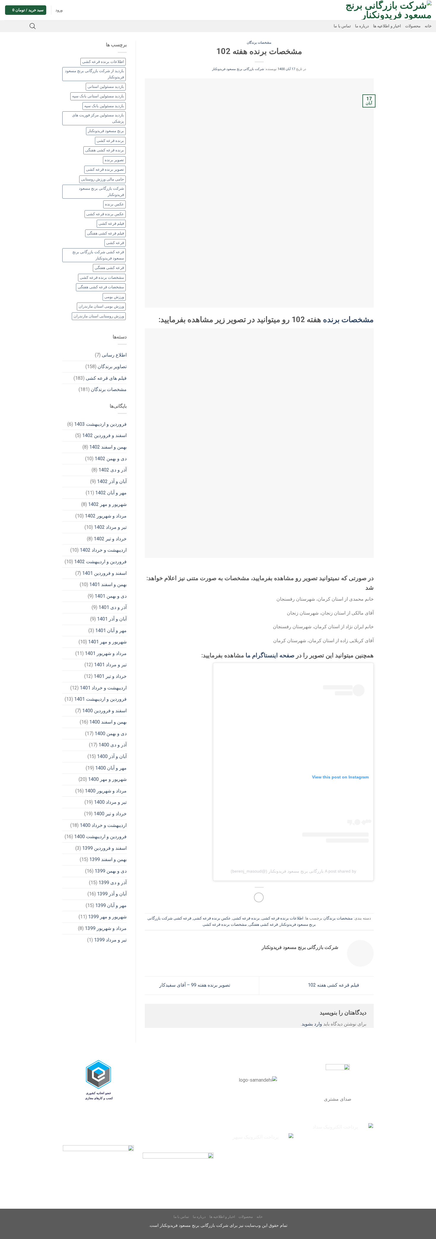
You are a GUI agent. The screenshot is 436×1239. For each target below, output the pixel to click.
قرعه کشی (115, 242)
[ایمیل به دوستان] (259, 897)
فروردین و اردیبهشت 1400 (100, 836)
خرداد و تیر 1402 (110, 539)
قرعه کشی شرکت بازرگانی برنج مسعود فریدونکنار (98, 255)
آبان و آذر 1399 (112, 894)
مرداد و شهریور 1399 (106, 928)
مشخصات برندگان (259, 43)
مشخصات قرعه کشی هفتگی (101, 287)
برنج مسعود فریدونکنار (106, 131)
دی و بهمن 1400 (111, 733)
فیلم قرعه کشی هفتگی (105, 233)
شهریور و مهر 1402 (107, 504)
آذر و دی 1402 (112, 470)
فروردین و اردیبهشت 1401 (100, 699)
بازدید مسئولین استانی (105, 86)
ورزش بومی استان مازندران (101, 306)
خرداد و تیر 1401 (110, 676)
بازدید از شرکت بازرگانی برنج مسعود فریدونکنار (94, 74)
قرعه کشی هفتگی (263, 924)
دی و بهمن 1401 (111, 596)
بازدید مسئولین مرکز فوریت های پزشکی (98, 118)
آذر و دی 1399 (112, 882)
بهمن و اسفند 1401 (108, 584)
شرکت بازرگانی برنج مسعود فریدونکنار (238, 69)
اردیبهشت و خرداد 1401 (103, 688)
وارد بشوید (312, 1024)
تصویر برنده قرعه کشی (105, 169)
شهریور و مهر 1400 (107, 779)
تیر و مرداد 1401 (110, 664)
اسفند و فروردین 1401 (104, 573)
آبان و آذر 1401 (112, 619)
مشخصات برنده (348, 319)
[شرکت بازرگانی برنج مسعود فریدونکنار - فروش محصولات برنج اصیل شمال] (385, 10)
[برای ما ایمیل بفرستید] (16, 26)
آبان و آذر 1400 (112, 756)
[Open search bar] (33, 26)
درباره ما (362, 26)
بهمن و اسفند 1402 (108, 447)
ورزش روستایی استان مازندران (99, 316)
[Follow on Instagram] (23, 26)
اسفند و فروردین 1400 (104, 710)
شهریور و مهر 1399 (107, 917)
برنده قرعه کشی (246, 918)
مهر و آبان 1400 (111, 768)
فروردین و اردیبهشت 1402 (100, 561)
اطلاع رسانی (114, 355)
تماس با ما (342, 26)
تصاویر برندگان (112, 366)
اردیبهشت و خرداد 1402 (103, 550)
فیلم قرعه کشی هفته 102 (334, 985)
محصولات (413, 26)
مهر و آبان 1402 (111, 493)
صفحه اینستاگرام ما (270, 655)
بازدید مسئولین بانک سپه (104, 106)
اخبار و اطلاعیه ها (387, 26)
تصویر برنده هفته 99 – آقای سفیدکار (194, 985)
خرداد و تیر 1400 (110, 813)
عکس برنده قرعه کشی (212, 918)
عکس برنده (114, 204)
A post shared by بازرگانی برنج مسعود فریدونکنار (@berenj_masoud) (293, 871)
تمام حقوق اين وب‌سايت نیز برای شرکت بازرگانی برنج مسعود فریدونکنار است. (218, 1225)
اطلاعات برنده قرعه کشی (282, 918)
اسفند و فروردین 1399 (104, 848)
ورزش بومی (114, 297)
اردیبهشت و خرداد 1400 (103, 825)
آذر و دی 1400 (112, 745)
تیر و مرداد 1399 (110, 940)
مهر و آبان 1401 (111, 630)
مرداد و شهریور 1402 (106, 516)
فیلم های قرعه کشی (106, 378)
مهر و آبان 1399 (111, 905)
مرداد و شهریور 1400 (106, 791)
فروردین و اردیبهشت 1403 (100, 424)
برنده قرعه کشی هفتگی (104, 150)
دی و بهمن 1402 (111, 458)
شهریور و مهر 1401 (107, 642)
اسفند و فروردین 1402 (104, 435)
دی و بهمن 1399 (111, 871)
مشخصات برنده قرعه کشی (225, 924)
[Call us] (8, 26)
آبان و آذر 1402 (112, 481)
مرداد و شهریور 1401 (106, 653)
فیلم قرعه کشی (111, 223)
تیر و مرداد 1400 (110, 802)
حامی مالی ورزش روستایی (102, 179)
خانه (428, 26)
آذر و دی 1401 (112, 607)
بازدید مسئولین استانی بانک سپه (98, 96)
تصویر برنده (114, 160)
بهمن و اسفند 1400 (108, 722)
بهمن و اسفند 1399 (108, 859)
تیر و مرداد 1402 (110, 527)
